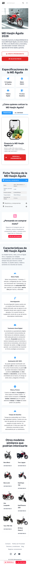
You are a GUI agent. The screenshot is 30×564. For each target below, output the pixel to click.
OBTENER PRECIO (8, 466)
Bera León (7, 483)
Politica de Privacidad (18, 543)
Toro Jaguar (21, 462)
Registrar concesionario (15, 549)
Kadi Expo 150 (21, 484)
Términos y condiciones (13, 546)
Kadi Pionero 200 (22, 506)
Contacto (8, 543)
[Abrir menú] (27, 3)
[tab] (7, 112)
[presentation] (8, 455)
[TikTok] (15, 554)
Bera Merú (7, 462)
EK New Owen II (20, 529)
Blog (22, 546)
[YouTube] (19, 554)
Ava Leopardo (7, 504)
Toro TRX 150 (8, 526)
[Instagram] (11, 554)
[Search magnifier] (23, 3)
